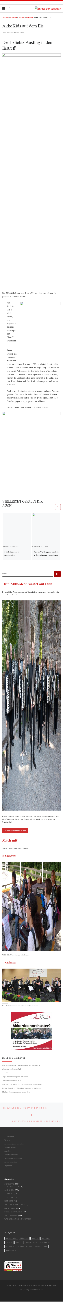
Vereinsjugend (41, 1246)
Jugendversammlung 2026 (11, 1080)
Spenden (7, 1151)
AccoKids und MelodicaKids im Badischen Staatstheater (22, 1084)
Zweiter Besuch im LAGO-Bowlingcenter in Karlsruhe (21, 1088)
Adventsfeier (11, 1186)
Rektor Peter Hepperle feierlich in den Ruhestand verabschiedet (46, 553)
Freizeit (8, 1197)
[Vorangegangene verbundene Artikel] (52, 507)
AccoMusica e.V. (22, 1285)
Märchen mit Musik (14, 1204)
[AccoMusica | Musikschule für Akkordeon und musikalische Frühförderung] (48, 8)
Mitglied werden (10, 1147)
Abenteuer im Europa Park (12, 1069)
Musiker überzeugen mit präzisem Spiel (16, 1092)
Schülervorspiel (13, 1212)
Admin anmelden (10, 1162)
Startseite (5, 17)
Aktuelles (13, 17)
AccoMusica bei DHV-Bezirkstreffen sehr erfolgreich (21, 1065)
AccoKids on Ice (8, 1073)
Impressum (8, 1165)
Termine (7, 1140)
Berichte (21, 17)
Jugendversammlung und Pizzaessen (15, 1077)
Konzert (8, 1201)
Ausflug (8, 1194)
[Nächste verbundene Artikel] (58, 507)
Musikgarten (31, 1242)
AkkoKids (29, 17)
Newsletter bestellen (11, 1155)
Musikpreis (45, 1242)
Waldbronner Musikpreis (13, 1158)
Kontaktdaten (9, 1137)
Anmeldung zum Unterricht (14, 1144)
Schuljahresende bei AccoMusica (12, 553)
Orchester (10, 1208)
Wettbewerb (11, 1215)
